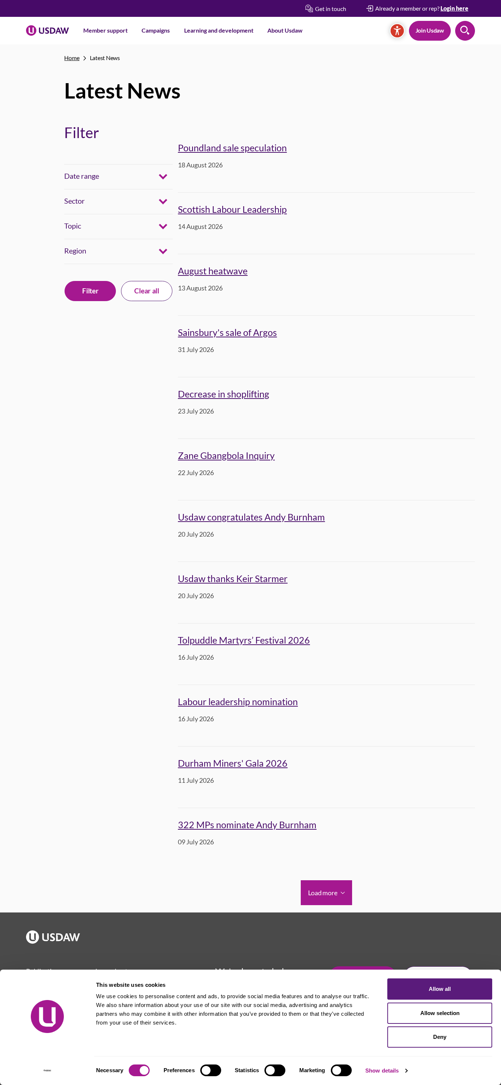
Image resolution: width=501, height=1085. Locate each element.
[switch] (210, 1070)
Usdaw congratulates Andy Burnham (251, 516)
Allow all (440, 989)
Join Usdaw (430, 30)
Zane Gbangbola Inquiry (226, 455)
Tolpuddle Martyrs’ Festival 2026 (244, 639)
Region (75, 250)
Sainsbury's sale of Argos (227, 332)
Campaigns (156, 30)
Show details (382, 1070)
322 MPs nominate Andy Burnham (247, 824)
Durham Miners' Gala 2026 (233, 763)
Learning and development (218, 30)
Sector (74, 200)
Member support (105, 30)
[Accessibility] (397, 30)
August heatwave (213, 270)
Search (465, 31)
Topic (72, 225)
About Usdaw (285, 30)
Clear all (146, 290)
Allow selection (440, 1013)
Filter (90, 290)
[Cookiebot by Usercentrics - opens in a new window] (47, 1070)
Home (71, 57)
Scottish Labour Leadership (232, 209)
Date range (81, 175)
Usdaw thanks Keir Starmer (233, 578)
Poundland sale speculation (232, 147)
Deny (439, 1037)
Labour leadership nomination (238, 701)
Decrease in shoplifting (223, 393)
